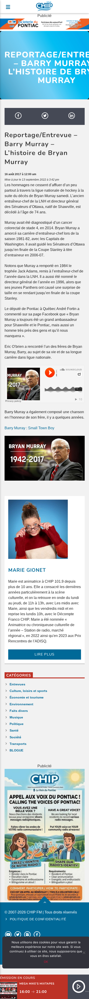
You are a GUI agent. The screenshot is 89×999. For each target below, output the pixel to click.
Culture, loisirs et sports (28, 691)
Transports (18, 744)
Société (15, 737)
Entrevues (17, 684)
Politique (17, 724)
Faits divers (19, 711)
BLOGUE (16, 750)
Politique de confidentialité (38, 919)
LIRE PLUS (44, 654)
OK (46, 961)
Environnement (21, 704)
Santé (14, 730)
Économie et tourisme (27, 697)
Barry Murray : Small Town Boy (29, 428)
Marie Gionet (27, 570)
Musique (16, 717)
